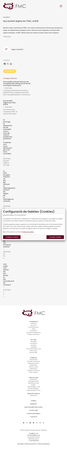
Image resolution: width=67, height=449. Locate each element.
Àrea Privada (33, 359)
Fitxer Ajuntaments (33, 413)
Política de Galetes (28, 232)
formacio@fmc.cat (33, 435)
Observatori (33, 395)
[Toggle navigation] (61, 6)
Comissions (33, 343)
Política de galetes (43, 444)
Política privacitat (30, 444)
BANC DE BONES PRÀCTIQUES (33, 407)
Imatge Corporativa (33, 334)
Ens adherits (33, 331)
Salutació (33, 323)
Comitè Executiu (33, 327)
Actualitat (34, 341)
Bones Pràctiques (33, 388)
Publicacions (33, 369)
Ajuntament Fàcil (33, 383)
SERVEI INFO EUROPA (33, 393)
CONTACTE (33, 417)
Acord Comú (33, 410)
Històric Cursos (33, 367)
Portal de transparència (33, 332)
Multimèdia (33, 365)
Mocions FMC (33, 352)
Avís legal (20, 444)
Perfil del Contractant (33, 361)
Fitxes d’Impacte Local (33, 390)
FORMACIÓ (33, 358)
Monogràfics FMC (33, 381)
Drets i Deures (33, 372)
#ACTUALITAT (9, 71)
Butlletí (33, 385)
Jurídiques (33, 347)
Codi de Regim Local (33, 387)
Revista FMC (33, 379)
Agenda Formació (33, 363)
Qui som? (33, 325)
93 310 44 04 (35, 441)
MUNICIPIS (33, 404)
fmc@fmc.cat (33, 433)
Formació (33, 345)
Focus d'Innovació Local (33, 349)
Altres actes (33, 351)
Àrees (33, 329)
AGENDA (33, 401)
